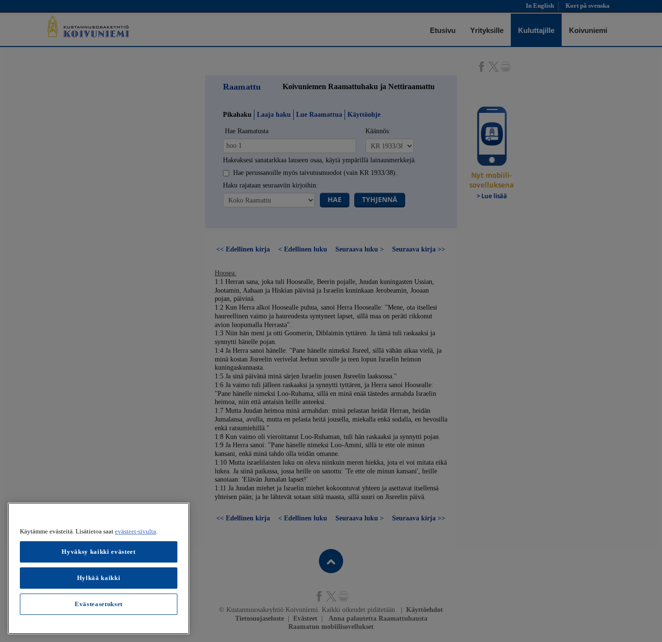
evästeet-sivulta (135, 531)
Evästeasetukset (99, 604)
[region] (98, 568)
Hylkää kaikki (99, 577)
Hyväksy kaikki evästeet (98, 551)
